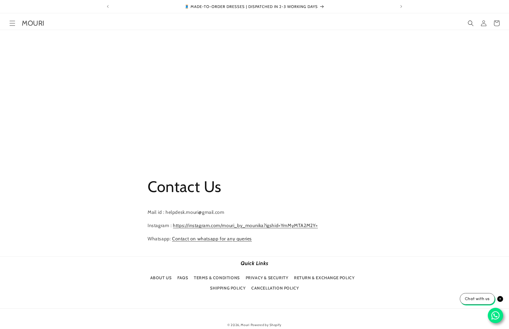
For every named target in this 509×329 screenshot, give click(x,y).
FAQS (182, 277)
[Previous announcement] (107, 6)
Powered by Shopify (266, 325)
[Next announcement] (401, 6)
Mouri (245, 325)
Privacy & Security (267, 277)
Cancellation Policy (275, 288)
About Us (161, 277)
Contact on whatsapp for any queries (212, 239)
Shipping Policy (227, 288)
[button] (12, 23)
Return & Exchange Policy (324, 277)
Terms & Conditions (217, 277)
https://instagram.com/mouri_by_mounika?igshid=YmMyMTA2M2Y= (245, 225)
